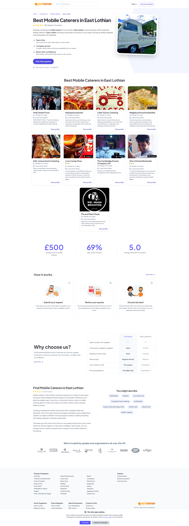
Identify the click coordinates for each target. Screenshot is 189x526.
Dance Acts (64, 481)
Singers (36, 491)
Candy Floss (146, 407)
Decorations (91, 481)
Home (35, 14)
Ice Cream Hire (138, 396)
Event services (122, 481)
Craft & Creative (39, 481)
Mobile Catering (55, 14)
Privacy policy (90, 508)
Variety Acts (91, 494)
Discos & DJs (38, 484)
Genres (89, 486)
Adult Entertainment (67, 476)
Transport (63, 494)
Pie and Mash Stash (90, 214)
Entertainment (122, 476)
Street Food (133, 407)
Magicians (63, 489)
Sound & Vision (65, 491)
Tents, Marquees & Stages (42, 494)
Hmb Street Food (41, 112)
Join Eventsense (56, 508)
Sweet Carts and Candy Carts (113, 407)
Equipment (90, 484)
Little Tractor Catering (107, 112)
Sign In (134, 4)
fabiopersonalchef (74, 112)
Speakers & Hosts (93, 491)
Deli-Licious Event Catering (46, 161)
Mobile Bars (114, 396)
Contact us (89, 506)
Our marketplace (74, 506)
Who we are (72, 508)
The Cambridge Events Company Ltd (108, 162)
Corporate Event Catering (120, 401)
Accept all (85, 522)
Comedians (90, 479)
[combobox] (68, 4)
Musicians (90, 489)
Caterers (126, 396)
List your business (146, 4)
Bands (89, 476)
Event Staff (38, 486)
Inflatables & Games (40, 489)
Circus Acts (64, 479)
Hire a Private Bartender (140, 161)
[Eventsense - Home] (43, 4)
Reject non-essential (100, 522)
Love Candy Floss (73, 161)
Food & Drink (44, 14)
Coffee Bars (138, 401)
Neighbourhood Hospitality (142, 112)
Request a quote (39, 508)
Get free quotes (43, 61)
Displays (63, 484)
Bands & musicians (123, 479)
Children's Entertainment (42, 479)
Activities (37, 476)
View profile (55, 129)
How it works (38, 506)
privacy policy (108, 517)
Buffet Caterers (126, 412)
